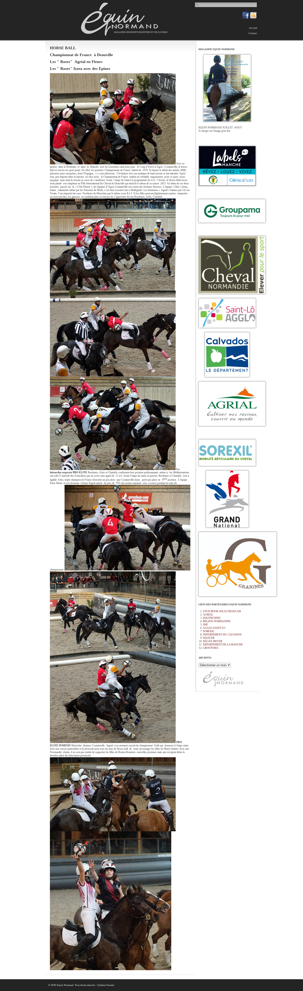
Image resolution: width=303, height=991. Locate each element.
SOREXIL (208, 631)
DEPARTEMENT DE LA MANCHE (223, 644)
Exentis (110, 985)
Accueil (253, 28)
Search (197, 4)
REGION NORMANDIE (216, 621)
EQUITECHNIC (212, 617)
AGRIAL (208, 614)
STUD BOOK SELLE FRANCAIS (222, 611)
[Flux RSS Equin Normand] (253, 17)
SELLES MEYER (212, 641)
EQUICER (208, 637)
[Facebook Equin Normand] (246, 17)
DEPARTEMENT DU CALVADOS (222, 634)
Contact (252, 33)
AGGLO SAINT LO (214, 627)
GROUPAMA (210, 647)
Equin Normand (124, 19)
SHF (205, 624)
